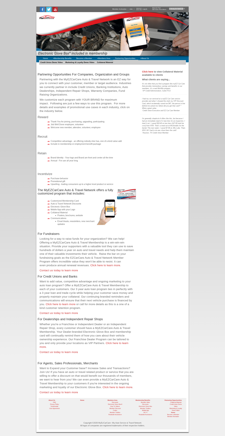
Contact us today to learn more (59, 270)
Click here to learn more (105, 265)
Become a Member (84, 58)
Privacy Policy (54, 404)
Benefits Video (145, 402)
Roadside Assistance (115, 414)
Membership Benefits (62, 58)
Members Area (104, 58)
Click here (147, 71)
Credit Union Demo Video (51, 62)
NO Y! (145, 412)
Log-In (145, 9)
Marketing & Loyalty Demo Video (79, 62)
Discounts (115, 402)
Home (45, 58)
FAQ (54, 402)
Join (131, 9)
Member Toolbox (115, 412)
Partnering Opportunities (125, 58)
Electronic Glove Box (145, 406)
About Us (145, 58)
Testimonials (54, 406)
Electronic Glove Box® (115, 404)
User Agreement (54, 408)
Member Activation (119, 9)
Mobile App (145, 410)
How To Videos (115, 406)
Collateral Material (105, 62)
